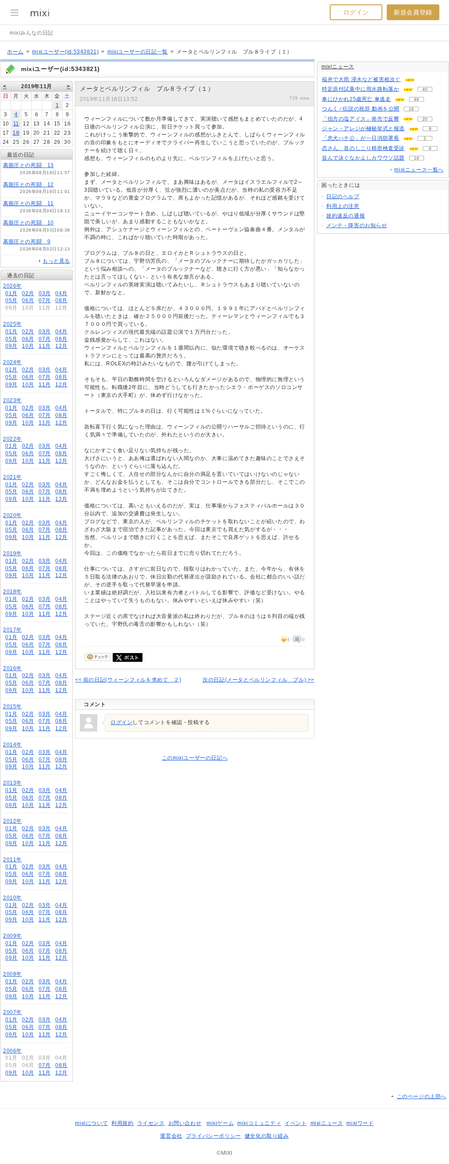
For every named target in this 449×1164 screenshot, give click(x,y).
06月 (28, 300)
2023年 (12, 400)
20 (425, 119)
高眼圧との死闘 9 (26, 242)
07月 (45, 300)
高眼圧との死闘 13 (28, 165)
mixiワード (360, 1123)
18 (16, 133)
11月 (45, 346)
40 (425, 89)
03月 (45, 293)
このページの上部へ (421, 1096)
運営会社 (171, 1136)
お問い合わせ (185, 1123)
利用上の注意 (343, 206)
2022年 (12, 439)
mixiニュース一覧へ (419, 170)
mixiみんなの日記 (31, 33)
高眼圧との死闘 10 (28, 223)
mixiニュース (337, 67)
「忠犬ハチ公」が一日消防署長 (360, 138)
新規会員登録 (413, 12)
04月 (61, 293)
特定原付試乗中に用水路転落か (360, 89)
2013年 (12, 783)
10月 (28, 346)
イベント (295, 1123)
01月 (11, 293)
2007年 (12, 1012)
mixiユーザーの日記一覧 (137, 52)
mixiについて (91, 1123)
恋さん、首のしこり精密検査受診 (363, 148)
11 (16, 124)
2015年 (12, 706)
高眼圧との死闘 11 (28, 203)
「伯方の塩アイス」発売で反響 (360, 119)
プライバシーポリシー (213, 1136)
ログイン (356, 12)
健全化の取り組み (267, 1136)
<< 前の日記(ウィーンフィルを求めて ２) (128, 680)
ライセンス (151, 1123)
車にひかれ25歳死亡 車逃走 (356, 99)
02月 (28, 293)
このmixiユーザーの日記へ (195, 758)
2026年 (12, 286)
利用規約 (122, 1123)
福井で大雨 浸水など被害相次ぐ (361, 79)
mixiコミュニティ (259, 1123)
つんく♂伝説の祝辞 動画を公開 (360, 109)
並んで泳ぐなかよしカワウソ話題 (363, 158)
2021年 (12, 477)
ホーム (15, 52)
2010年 (12, 898)
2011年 (12, 860)
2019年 (12, 553)
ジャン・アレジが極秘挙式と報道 (363, 128)
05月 (11, 300)
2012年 (12, 821)
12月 (61, 346)
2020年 (12, 515)
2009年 (12, 936)
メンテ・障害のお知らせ (356, 225)
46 (416, 99)
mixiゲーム (220, 1123)
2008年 (12, 974)
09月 (11, 346)
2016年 (12, 668)
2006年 (12, 1051)
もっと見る (56, 261)
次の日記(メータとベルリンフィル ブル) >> (258, 680)
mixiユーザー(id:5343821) (65, 52)
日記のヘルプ (343, 196)
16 (411, 109)
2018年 (12, 592)
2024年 (12, 362)
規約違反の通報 (345, 216)
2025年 (12, 324)
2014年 (12, 745)
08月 (61, 300)
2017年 (12, 630)
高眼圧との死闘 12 (28, 185)
